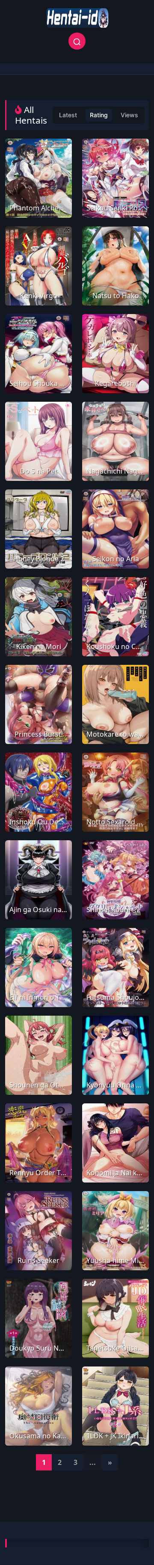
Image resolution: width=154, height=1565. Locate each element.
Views (129, 115)
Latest (68, 115)
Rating (99, 115)
